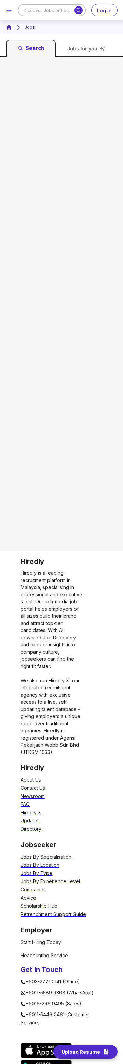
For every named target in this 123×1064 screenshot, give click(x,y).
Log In (104, 10)
